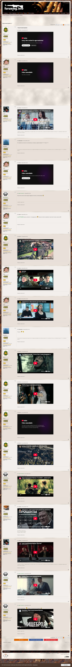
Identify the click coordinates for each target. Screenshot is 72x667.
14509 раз (9, 208)
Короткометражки (6, 23)
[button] (56, 24)
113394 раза (9, 44)
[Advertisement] (36, 19)
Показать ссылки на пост (21, 55)
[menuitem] (18, 13)
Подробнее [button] (35, 664)
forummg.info (48, 653)
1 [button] (59, 637)
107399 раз (9, 230)
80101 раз (9, 345)
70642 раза (9, 553)
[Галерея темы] (11, 23)
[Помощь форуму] (6, 655)
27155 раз (9, 519)
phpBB (58, 653)
